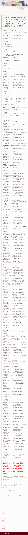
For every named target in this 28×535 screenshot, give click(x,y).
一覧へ (13, 501)
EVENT (21, 9)
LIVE (13, 9)
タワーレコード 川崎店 (8, 51)
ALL (5, 9)
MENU (7, 533)
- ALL (3, 513)
